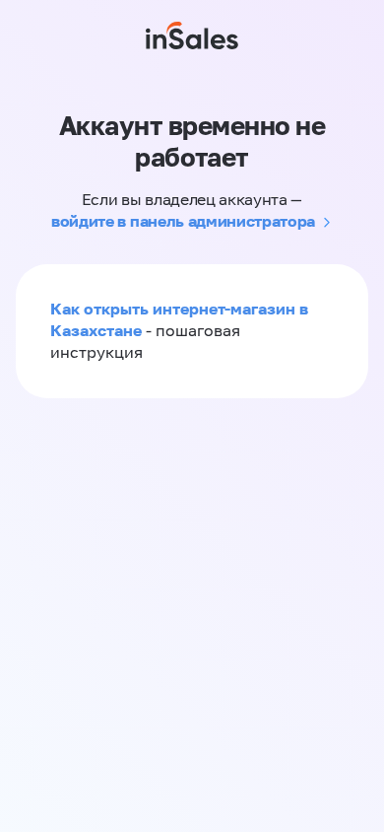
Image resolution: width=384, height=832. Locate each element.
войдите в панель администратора (183, 221)
